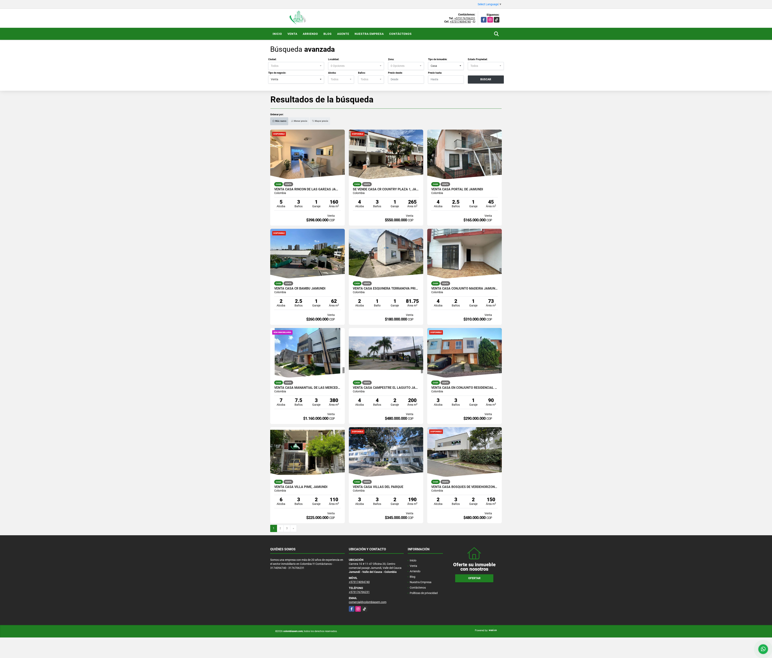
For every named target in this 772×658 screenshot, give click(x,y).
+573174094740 (460, 21)
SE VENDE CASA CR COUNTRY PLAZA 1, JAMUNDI (386, 189)
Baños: (361, 72)
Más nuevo (280, 121)
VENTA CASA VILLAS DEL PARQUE (378, 487)
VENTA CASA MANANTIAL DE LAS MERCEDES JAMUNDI (307, 387)
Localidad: (333, 59)
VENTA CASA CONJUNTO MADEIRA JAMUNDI (464, 288)
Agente (343, 33)
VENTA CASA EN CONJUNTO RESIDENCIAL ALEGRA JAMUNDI (464, 387)
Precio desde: (395, 72)
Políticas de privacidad (424, 593)
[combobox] (296, 66)
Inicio (277, 33)
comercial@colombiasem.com (367, 602)
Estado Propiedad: (478, 59)
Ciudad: (272, 59)
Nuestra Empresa (369, 33)
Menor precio (300, 121)
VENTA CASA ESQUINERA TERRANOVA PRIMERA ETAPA (386, 288)
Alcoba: (332, 72)
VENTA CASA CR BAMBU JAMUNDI (299, 288)
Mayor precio (321, 121)
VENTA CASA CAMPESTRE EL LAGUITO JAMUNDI (386, 387)
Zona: (391, 59)
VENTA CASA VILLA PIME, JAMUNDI (300, 487)
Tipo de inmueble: (437, 59)
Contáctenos (400, 33)
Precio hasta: (435, 72)
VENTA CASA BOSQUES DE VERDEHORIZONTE (464, 487)
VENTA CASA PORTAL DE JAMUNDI (457, 189)
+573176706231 (464, 18)
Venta (292, 33)
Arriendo (310, 33)
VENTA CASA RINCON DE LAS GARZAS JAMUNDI (307, 189)
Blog (327, 33)
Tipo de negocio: (277, 72)
